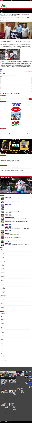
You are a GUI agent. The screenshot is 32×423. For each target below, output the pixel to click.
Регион (2, 327)
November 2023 (2, 292)
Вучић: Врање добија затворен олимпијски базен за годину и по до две (9, 157)
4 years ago (7, 241)
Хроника (30, 371)
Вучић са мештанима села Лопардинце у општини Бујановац (6, 391)
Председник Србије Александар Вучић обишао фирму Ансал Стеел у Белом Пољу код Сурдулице (17, 228)
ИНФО (7, 197)
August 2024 (2, 280)
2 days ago (7, 202)
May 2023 (2, 300)
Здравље (2, 320)
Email (1, 87)
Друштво (6, 197)
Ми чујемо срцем (4, 356)
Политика (2, 324)
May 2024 (2, 284)
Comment (1, 76)
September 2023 (2, 295)
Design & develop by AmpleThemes (9, 421)
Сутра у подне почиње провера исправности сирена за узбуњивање (13, 237)
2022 (1, 345)
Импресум (2, 12)
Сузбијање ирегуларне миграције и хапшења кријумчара (22, 393)
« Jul (0, 137)
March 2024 (2, 287)
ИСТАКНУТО (10, 197)
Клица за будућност (4, 360)
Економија (8, 217)
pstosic (9, 241)
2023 (1, 349)
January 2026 (2, 257)
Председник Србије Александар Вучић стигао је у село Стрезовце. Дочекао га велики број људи (15, 0)
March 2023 (2, 303)
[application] (16, 185)
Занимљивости (3, 319)
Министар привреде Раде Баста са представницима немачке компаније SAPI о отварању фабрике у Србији (17, 244)
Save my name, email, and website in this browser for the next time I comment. (10, 93)
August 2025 (2, 264)
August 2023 (2, 296)
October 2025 (2, 261)
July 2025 (2, 265)
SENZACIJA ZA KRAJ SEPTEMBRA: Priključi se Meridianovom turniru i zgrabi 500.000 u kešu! (13, 170)
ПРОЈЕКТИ (2, 343)
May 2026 (2, 253)
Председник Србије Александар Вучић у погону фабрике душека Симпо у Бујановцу (15, 218)
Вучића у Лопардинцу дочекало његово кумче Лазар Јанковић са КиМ (9, 160)
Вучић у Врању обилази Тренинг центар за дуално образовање (12, 201)
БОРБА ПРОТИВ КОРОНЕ (4, 313)
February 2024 (2, 288)
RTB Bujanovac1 (10, 202)
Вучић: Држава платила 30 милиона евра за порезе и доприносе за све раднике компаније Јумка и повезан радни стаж (17, 225)
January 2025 (2, 273)
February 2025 (2, 272)
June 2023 (2, 299)
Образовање (2, 323)
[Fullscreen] (30, 193)
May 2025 (2, 268)
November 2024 (2, 276)
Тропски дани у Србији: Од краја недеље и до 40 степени (12, 234)
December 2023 (2, 291)
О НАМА (2, 339)
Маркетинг (2, 335)
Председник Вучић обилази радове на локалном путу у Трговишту (8, 161)
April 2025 (2, 269)
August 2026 (2, 249)
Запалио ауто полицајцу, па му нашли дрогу (30, 373)
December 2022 (2, 307)
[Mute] (29, 193)
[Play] (1, 193)
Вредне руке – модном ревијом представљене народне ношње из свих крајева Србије (15, 240)
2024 (1, 353)
